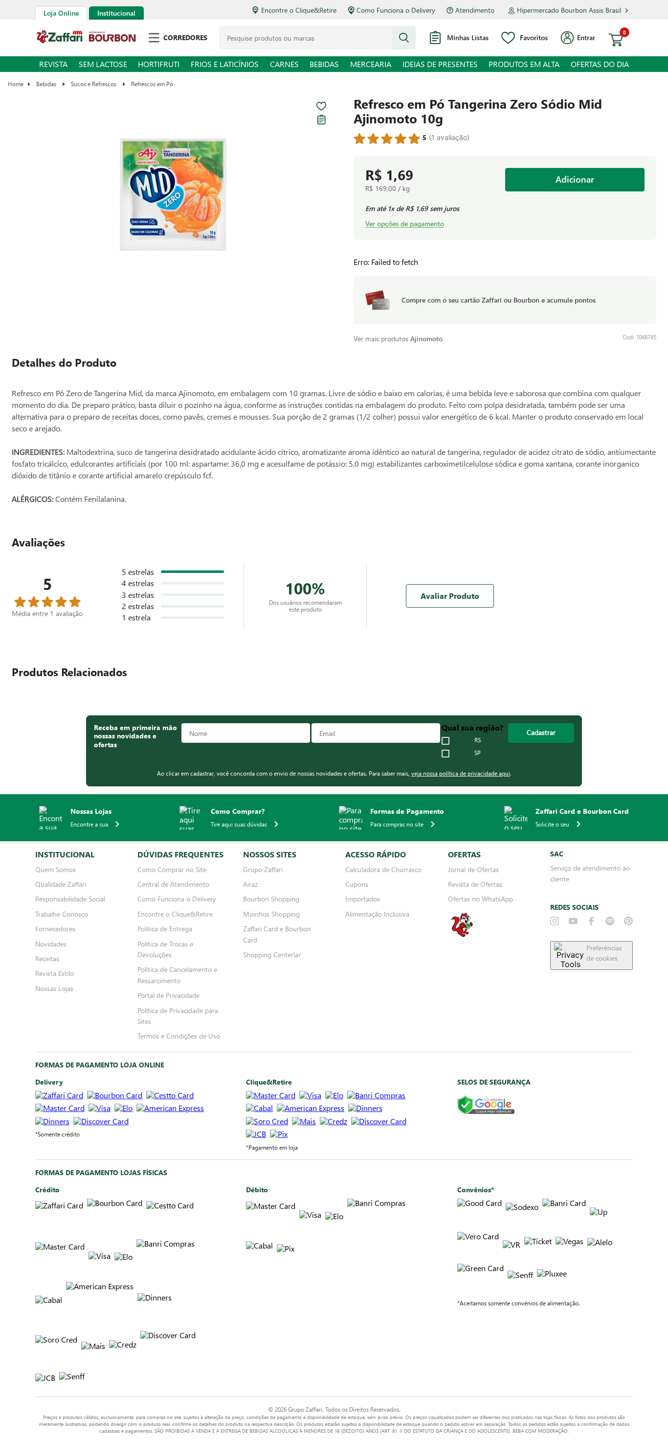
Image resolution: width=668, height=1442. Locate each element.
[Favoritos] (321, 106)
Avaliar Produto (450, 596)
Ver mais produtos (398, 338)
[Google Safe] (485, 1105)
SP (477, 753)
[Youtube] (573, 921)
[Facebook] (591, 921)
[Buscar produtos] (404, 37)
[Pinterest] (628, 921)
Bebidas (46, 84)
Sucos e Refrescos (93, 84)
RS (477, 740)
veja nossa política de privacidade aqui (460, 773)
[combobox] (317, 37)
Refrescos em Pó (152, 84)
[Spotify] (609, 921)
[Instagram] (554, 921)
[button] (173, 195)
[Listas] (321, 119)
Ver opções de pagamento (404, 224)
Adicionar (575, 179)
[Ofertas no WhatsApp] (462, 936)
